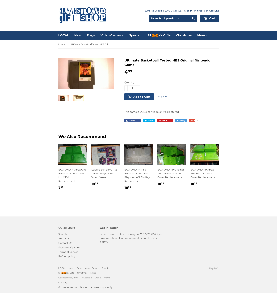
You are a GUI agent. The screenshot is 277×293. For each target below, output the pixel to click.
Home (61, 44)
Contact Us (65, 242)
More (201, 35)
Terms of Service (68, 251)
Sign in (188, 11)
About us (63, 238)
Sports (134, 35)
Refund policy (66, 256)
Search (62, 234)
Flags (91, 35)
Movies (107, 277)
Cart (211, 18)
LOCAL (63, 35)
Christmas (184, 35)
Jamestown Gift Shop (77, 287)
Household (86, 277)
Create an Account (208, 11)
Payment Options (69, 247)
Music (93, 273)
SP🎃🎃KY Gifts (159, 35)
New (77, 35)
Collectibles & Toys (68, 277)
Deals (98, 277)
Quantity (129, 82)
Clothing (62, 282)
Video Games (111, 35)
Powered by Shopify (101, 287)
